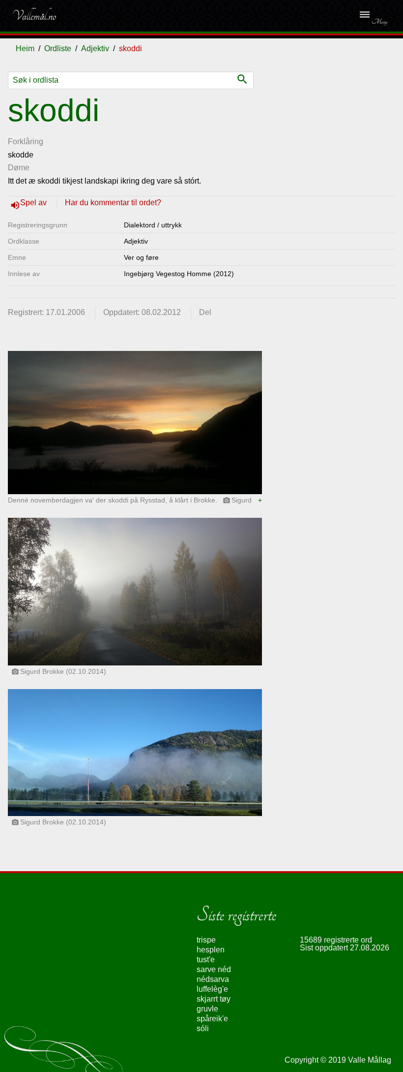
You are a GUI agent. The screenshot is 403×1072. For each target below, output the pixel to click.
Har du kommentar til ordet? (113, 202)
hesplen (211, 950)
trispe (206, 940)
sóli (203, 1028)
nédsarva (213, 979)
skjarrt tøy (213, 999)
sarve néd (214, 969)
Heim (25, 48)
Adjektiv (95, 48)
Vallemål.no (34, 16)
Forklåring (25, 141)
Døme (18, 167)
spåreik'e (212, 1018)
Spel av (34, 202)
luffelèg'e (212, 989)
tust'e (206, 959)
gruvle (207, 1009)
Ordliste (57, 48)
